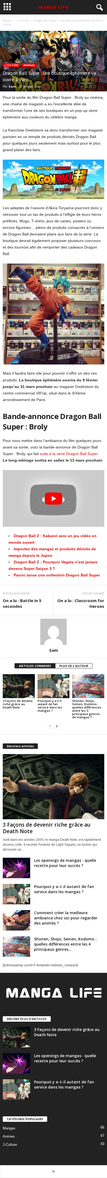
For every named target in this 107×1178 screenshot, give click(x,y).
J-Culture (23, 20)
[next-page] (57, 726)
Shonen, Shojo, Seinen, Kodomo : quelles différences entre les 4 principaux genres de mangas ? (86, 709)
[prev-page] (50, 726)
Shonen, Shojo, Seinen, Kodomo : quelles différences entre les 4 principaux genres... (65, 944)
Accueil (7, 20)
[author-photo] (53, 632)
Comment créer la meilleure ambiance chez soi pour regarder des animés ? (65, 918)
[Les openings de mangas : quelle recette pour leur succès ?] (16, 868)
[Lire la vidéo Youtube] (53, 498)
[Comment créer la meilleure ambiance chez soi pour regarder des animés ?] (16, 920)
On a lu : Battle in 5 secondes (22, 603)
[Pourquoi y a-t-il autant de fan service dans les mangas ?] (54, 686)
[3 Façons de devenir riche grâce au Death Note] (19, 686)
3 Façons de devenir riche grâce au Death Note (18, 704)
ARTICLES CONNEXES (35, 666)
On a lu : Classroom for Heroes (80, 603)
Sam (12, 86)
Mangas (29, 65)
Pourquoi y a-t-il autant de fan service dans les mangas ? (50, 706)
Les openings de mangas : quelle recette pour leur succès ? (65, 863)
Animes (9, 1136)
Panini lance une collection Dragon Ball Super (57, 575)
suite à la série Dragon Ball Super (69, 454)
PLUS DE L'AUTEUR (73, 666)
